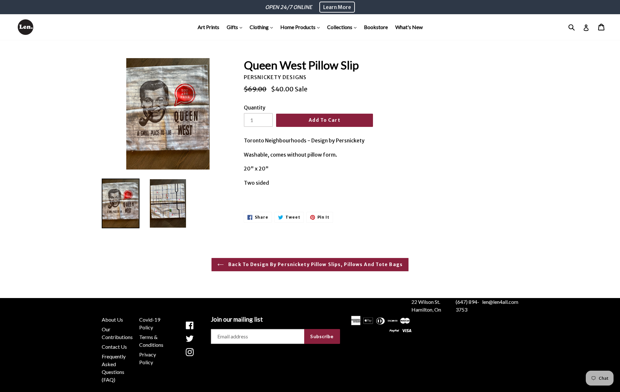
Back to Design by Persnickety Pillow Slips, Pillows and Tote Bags (315, 264)
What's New (409, 27)
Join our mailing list (237, 319)
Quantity (254, 107)
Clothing (263, 27)
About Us (112, 319)
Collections (343, 27)
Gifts (236, 27)
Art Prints (208, 27)
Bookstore (376, 27)
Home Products (301, 27)
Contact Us (114, 347)
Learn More (337, 7)
